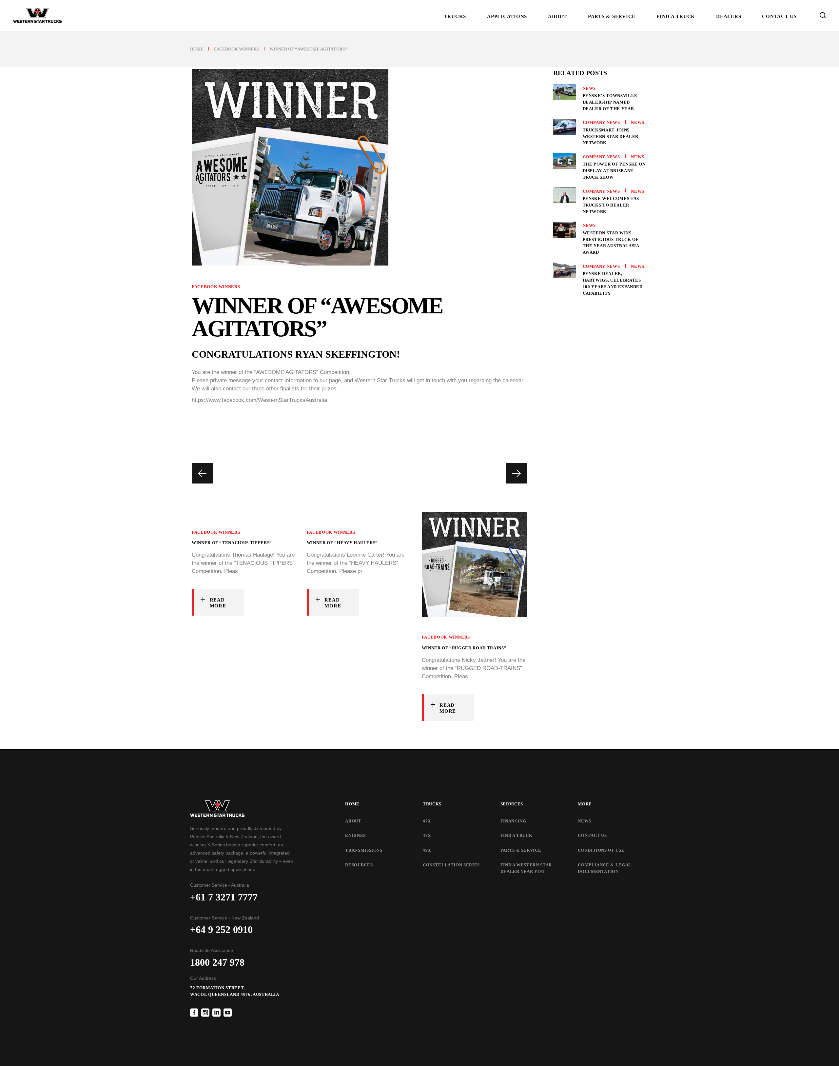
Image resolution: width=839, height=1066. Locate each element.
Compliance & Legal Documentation (604, 868)
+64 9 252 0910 (221, 929)
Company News (601, 122)
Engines (355, 835)
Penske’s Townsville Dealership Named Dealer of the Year (610, 102)
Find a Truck (516, 835)
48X (427, 835)
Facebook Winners (236, 49)
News (589, 88)
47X (427, 821)
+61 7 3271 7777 (224, 897)
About (353, 821)
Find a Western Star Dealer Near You (526, 868)
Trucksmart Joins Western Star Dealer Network (610, 137)
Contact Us (592, 835)
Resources (359, 864)
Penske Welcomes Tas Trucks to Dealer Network (611, 205)
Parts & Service (520, 850)
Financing (513, 821)
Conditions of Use (601, 850)
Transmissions (363, 850)
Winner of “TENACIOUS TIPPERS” (232, 542)
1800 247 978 (217, 962)
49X (427, 850)
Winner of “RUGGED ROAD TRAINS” (464, 647)
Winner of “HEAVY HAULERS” (342, 542)
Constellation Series (451, 864)
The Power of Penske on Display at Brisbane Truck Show (614, 171)
